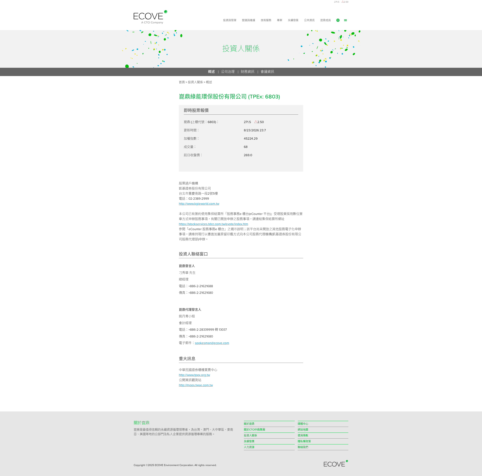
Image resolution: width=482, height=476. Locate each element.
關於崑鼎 (249, 424)
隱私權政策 (304, 441)
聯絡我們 (303, 447)
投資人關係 (250, 435)
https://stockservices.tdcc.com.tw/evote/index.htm (213, 224)
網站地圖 (303, 429)
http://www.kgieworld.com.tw (199, 204)
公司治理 (228, 72)
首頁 (182, 82)
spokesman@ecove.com (212, 343)
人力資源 (249, 447)
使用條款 (303, 435)
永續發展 (293, 20)
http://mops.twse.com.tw (196, 385)
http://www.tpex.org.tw (194, 375)
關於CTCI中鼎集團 (254, 429)
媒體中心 (303, 424)
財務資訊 (247, 72)
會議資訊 (267, 72)
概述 (209, 82)
